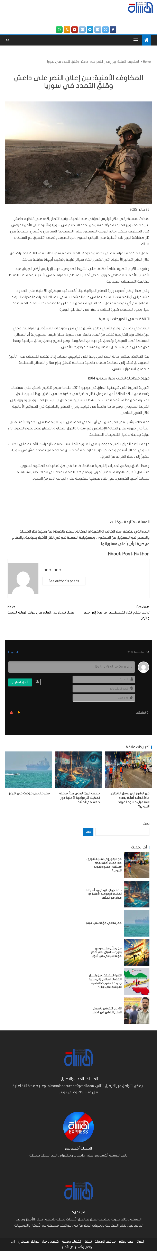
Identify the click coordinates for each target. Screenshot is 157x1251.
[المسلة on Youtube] (74, 29)
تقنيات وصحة (71, 1241)
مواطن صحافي (28, 1241)
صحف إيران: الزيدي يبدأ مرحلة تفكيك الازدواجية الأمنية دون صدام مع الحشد (79, 798)
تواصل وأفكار (84, 1247)
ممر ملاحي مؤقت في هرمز (29, 793)
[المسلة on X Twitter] (105, 29)
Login (12, 652)
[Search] (7, 40)
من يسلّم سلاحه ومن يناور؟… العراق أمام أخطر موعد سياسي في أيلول (106, 952)
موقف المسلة (105, 1241)
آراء (13, 1241)
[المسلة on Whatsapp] (59, 29)
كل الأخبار (68, 1247)
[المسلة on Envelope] (97, 29)
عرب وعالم (126, 1241)
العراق (140, 1241)
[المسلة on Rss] (67, 29)
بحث (146, 823)
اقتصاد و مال (50, 1241)
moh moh (52, 569)
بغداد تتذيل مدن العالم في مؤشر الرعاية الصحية (41, 609)
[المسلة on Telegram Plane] (90, 29)
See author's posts (64, 581)
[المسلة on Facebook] (113, 29)
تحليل (88, 1241)
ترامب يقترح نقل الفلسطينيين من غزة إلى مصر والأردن (116, 612)
